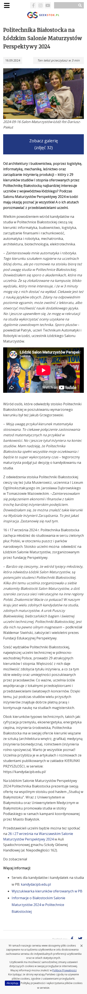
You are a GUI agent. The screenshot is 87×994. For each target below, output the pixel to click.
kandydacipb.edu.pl (36, 884)
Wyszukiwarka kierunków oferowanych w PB (47, 891)
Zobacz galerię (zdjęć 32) (43, 144)
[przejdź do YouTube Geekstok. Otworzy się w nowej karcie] (48, 5)
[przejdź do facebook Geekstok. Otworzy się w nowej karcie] (33, 5)
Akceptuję (12, 983)
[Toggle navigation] (6, 5)
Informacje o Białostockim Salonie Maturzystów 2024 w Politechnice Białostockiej (38, 905)
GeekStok (43, 15)
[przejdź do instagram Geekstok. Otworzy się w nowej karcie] (40, 5)
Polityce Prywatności (64, 970)
